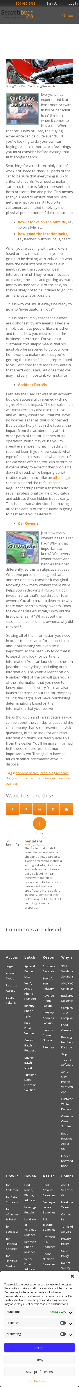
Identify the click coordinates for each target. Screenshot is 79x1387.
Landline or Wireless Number (30, 1227)
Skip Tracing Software (67, 1059)
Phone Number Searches (49, 1259)
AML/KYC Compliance (67, 985)
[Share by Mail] (66, 809)
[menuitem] (61, 15)
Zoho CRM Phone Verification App (67, 1081)
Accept (39, 1347)
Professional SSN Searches (49, 1242)
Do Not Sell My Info (66, 1268)
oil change (61, 477)
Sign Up (52, 3)
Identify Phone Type (29, 1011)
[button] (72, 1276)
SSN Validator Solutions (67, 971)
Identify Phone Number (48, 1035)
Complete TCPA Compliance (67, 1013)
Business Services (49, 968)
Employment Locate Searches (49, 1207)
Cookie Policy (37, 1381)
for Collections (12, 1187)
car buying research (54, 773)
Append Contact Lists (29, 971)
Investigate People (30, 1209)
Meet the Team (67, 1204)
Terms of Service (67, 1229)
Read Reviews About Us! (66, 1141)
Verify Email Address (30, 1264)
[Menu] (70, 15)
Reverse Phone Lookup (48, 1001)
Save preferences (39, 1371)
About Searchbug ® (67, 1190)
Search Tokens (11, 1000)
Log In (73, 3)
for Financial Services (12, 1244)
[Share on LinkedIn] (39, 809)
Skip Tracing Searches (49, 1224)
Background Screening (67, 998)
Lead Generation (67, 1027)
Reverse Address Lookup (48, 1018)
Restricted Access (12, 987)
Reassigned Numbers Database (67, 1042)
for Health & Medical (11, 1261)
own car (11, 783)
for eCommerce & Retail (12, 1214)
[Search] (61, 15)
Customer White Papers (67, 1104)
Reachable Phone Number (30, 1247)
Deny (39, 1359)
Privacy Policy (66, 1241)
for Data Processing (12, 1199)
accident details (27, 773)
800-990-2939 (26, 3)
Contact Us (66, 1216)
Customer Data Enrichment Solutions (30, 1082)
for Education (12, 1229)
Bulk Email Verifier (29, 1028)
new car (64, 778)
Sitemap (48, 1047)
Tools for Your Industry (49, 983)
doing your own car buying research (31, 778)
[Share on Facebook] (12, 809)
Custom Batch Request (30, 1045)
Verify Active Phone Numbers (30, 991)
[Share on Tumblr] (53, 809)
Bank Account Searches (49, 1190)
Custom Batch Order (29, 1063)
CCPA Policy (65, 1253)
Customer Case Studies (67, 1121)
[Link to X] (26, 809)
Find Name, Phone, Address (30, 1192)
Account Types (11, 975)
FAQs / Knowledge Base (67, 1161)
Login (9, 966)
